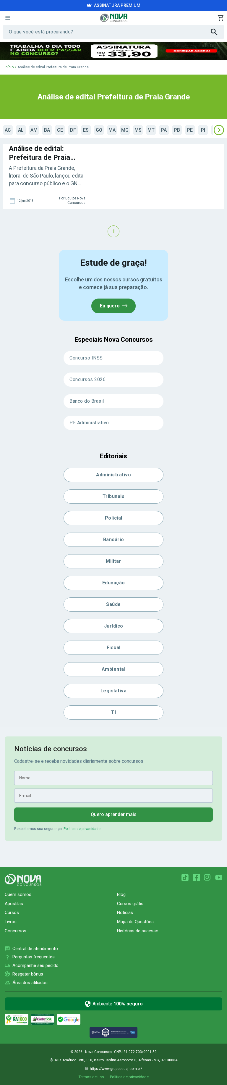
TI (113, 712)
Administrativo (113, 475)
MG (125, 130)
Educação (113, 583)
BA (47, 130)
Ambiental (114, 669)
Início (9, 67)
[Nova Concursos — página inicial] (113, 17)
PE (190, 130)
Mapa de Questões (135, 921)
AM (34, 130)
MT (151, 130)
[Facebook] (196, 877)
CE (60, 130)
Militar (113, 561)
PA (164, 130)
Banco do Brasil (86, 401)
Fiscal (114, 647)
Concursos (15, 931)
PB (177, 130)
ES (86, 130)
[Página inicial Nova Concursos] (23, 880)
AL (21, 130)
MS (138, 130)
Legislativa (113, 691)
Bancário (113, 539)
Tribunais (114, 496)
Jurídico (113, 626)
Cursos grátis (130, 903)
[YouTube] (218, 877)
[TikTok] (185, 877)
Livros (11, 921)
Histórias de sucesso (137, 931)
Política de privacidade (82, 829)
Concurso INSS (86, 358)
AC (8, 130)
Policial (113, 518)
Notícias (125, 912)
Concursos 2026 (87, 379)
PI (203, 130)
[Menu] (7, 17)
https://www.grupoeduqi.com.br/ (116, 1069)
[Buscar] (217, 32)
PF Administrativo (89, 422)
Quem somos (18, 894)
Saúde (113, 604)
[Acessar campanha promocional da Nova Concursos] (113, 51)
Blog (121, 894)
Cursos (12, 912)
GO (99, 130)
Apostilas (14, 903)
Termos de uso (91, 1077)
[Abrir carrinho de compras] (220, 17)
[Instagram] (207, 877)
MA (112, 130)
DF (73, 130)
